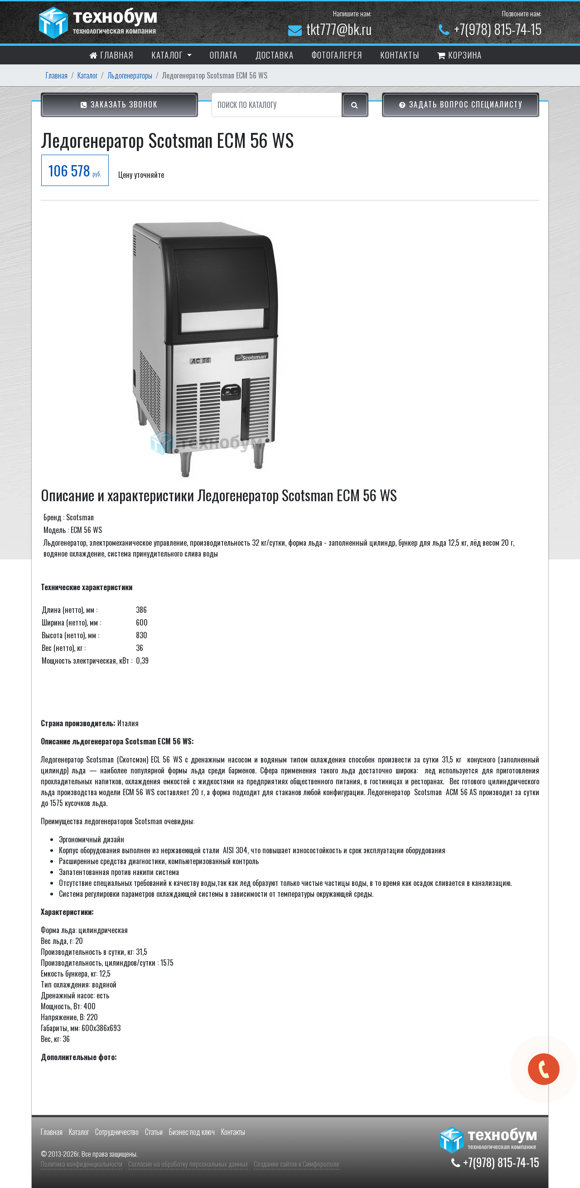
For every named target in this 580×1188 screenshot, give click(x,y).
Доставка (275, 54)
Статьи (154, 1131)
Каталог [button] (168, 54)
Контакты (233, 1131)
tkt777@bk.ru (339, 29)
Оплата (223, 54)
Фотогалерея (337, 54)
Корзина (464, 54)
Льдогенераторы (129, 75)
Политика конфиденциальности (81, 1163)
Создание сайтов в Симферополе (296, 1163)
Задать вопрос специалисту (464, 104)
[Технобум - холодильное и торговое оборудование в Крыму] (99, 21)
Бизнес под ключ (192, 1131)
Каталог (87, 75)
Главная (115, 54)
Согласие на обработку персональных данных (188, 1163)
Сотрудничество (117, 1131)
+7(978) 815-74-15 (497, 29)
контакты (399, 54)
